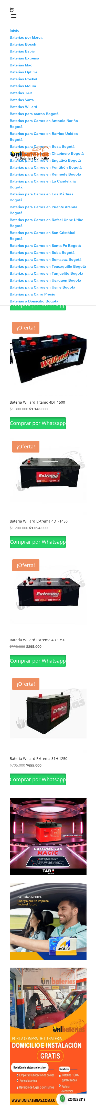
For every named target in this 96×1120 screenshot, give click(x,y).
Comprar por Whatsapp (38, 423)
